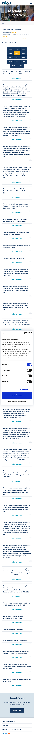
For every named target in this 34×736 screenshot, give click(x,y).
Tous (10, 49)
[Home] (7, 2)
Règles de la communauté (11, 729)
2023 (16, 53)
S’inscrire (17, 710)
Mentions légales (8, 721)
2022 (23, 53)
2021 (10, 57)
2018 (10, 61)
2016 (23, 61)
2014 (20, 66)
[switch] (29, 370)
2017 (16, 61)
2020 (16, 57)
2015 (13, 66)
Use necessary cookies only (17, 401)
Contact (5, 725)
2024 (10, 53)
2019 (23, 57)
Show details (24, 389)
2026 (17, 49)
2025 (23, 49)
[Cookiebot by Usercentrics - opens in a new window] (24, 333)
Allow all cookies (17, 395)
